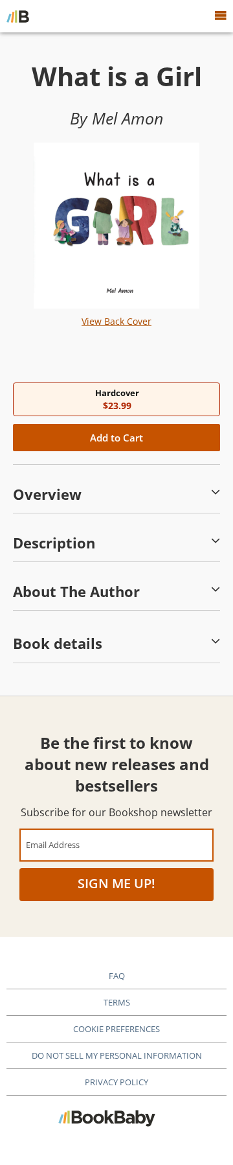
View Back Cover (116, 321)
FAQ (117, 976)
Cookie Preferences (116, 1029)
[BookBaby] (17, 16)
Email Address (53, 844)
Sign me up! (116, 883)
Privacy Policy (116, 1082)
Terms (117, 1002)
